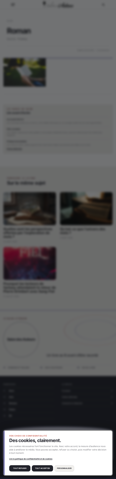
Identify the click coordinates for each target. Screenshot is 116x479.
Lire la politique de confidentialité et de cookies (30, 459)
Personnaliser (64, 468)
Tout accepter (42, 468)
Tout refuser (19, 468)
